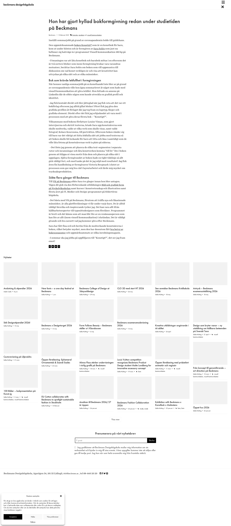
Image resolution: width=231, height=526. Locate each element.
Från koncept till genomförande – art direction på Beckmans (209, 369)
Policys (32, 522)
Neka (33, 517)
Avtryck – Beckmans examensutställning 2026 (205, 290)
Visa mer (115, 409)
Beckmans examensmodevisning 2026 (132, 327)
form (139, 363)
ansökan (81, 35)
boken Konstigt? (83, 45)
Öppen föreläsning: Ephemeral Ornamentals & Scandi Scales (57, 344)
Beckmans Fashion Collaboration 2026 (133, 396)
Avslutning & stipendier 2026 (18, 288)
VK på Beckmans (62, 181)
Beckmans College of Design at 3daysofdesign (94, 290)
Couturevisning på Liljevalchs (17, 356)
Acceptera (13, 517)
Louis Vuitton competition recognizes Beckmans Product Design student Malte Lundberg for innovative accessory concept (134, 355)
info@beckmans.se (70, 463)
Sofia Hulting (46, 294)
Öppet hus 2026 (201, 387)
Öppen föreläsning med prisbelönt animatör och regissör (172, 347)
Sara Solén (99, 48)
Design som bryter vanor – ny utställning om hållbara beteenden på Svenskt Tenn (209, 328)
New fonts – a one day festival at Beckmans (58, 290)
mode (142, 400)
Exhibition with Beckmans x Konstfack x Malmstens (17, 375)
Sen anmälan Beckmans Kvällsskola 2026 (172, 290)
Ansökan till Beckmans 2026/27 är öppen (95, 372)
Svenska (75, 35)
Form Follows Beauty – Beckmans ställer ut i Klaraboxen (95, 327)
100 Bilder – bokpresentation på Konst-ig (58, 381)
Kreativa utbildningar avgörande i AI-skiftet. (172, 327)
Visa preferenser (52, 517)
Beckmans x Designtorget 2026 (57, 325)
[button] (61, 496)
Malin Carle (7, 292)
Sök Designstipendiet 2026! (17, 322)
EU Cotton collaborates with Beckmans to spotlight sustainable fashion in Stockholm (171, 373)
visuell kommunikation (94, 35)
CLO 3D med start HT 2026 (130, 288)
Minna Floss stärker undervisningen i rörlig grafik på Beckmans (96, 350)
